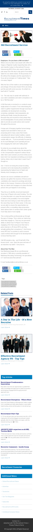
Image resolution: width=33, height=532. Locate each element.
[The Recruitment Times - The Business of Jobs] (4, 12)
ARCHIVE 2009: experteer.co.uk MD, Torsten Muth (15, 430)
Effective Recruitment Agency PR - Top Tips (13, 357)
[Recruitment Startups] (6, 51)
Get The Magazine (8, 496)
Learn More (4, 327)
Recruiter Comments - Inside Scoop (15, 447)
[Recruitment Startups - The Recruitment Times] (6, 268)
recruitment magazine (8, 286)
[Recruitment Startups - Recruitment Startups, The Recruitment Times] (17, 51)
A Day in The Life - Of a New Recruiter (16, 321)
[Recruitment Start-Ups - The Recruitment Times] (6, 270)
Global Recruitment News (10, 481)
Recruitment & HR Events (10, 507)
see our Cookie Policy (20, 4)
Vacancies (5, 491)
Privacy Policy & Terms (16, 525)
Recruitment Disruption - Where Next (16, 400)
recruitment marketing (8, 282)
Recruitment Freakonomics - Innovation (12, 383)
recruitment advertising (9, 284)
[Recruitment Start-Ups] (6, 54)
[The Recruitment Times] (16, 19)
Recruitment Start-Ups (10, 414)
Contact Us (15, 521)
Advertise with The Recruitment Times (16, 523)
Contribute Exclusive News (10, 512)
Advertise (5, 486)
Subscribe (5, 502)
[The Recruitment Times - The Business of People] (2, 12)
